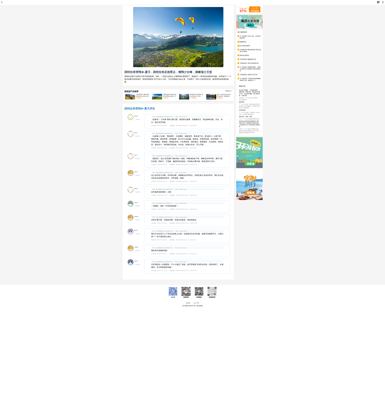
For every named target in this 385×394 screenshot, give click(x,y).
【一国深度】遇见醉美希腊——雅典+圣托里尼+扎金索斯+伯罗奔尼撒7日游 (250, 68)
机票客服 (199, 297)
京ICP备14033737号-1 (189, 306)
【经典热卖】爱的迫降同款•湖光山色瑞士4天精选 (142, 96)
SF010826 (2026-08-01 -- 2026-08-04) (186, 125)
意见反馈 (200, 306)
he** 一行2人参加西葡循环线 (247, 93)
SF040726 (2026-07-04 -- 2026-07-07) (186, 254)
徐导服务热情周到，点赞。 (162, 192)
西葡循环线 (243, 42)
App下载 (196, 303)
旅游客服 (186, 297)
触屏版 (188, 303)
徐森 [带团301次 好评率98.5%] (164, 117)
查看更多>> (228, 91)
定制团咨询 (212, 297)
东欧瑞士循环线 (244, 55)
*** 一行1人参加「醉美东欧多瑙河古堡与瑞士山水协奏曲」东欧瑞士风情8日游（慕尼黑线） (249, 111)
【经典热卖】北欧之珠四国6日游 (249, 63)
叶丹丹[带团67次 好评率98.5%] (164, 217)
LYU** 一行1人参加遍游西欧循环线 (249, 124)
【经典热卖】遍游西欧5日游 (248, 59)
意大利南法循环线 (245, 45)
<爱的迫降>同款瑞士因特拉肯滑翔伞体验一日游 (169, 96)
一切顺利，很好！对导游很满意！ (164, 206)
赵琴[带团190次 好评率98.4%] (164, 248)
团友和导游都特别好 (159, 251)
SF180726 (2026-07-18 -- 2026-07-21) (186, 223)
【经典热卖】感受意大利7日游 (248, 74)
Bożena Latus (182, 248)
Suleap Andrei (183, 117)
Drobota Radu (183, 217)
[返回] (2, 2)
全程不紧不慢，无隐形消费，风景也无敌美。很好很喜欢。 (174, 220)
